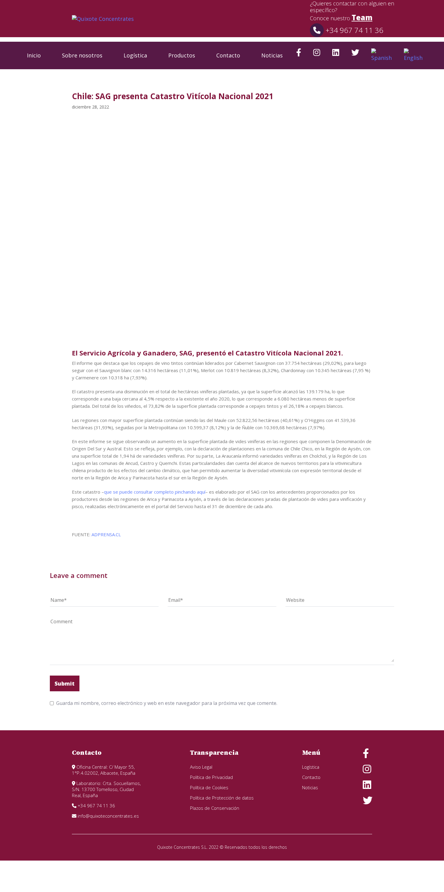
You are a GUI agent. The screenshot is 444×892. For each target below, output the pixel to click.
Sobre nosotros (82, 55)
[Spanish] (381, 55)
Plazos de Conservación (214, 808)
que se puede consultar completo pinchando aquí (154, 492)
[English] (413, 55)
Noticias (272, 55)
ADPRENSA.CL (106, 534)
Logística (135, 55)
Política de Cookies (209, 787)
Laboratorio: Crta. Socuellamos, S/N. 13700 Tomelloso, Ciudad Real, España (106, 789)
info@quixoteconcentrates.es (107, 816)
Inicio (34, 55)
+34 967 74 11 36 (353, 30)
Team (362, 17)
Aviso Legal (201, 767)
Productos (181, 55)
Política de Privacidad (211, 777)
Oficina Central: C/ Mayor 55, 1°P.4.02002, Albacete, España (103, 770)
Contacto (228, 55)
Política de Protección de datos (222, 798)
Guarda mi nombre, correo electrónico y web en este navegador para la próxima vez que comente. (166, 703)
